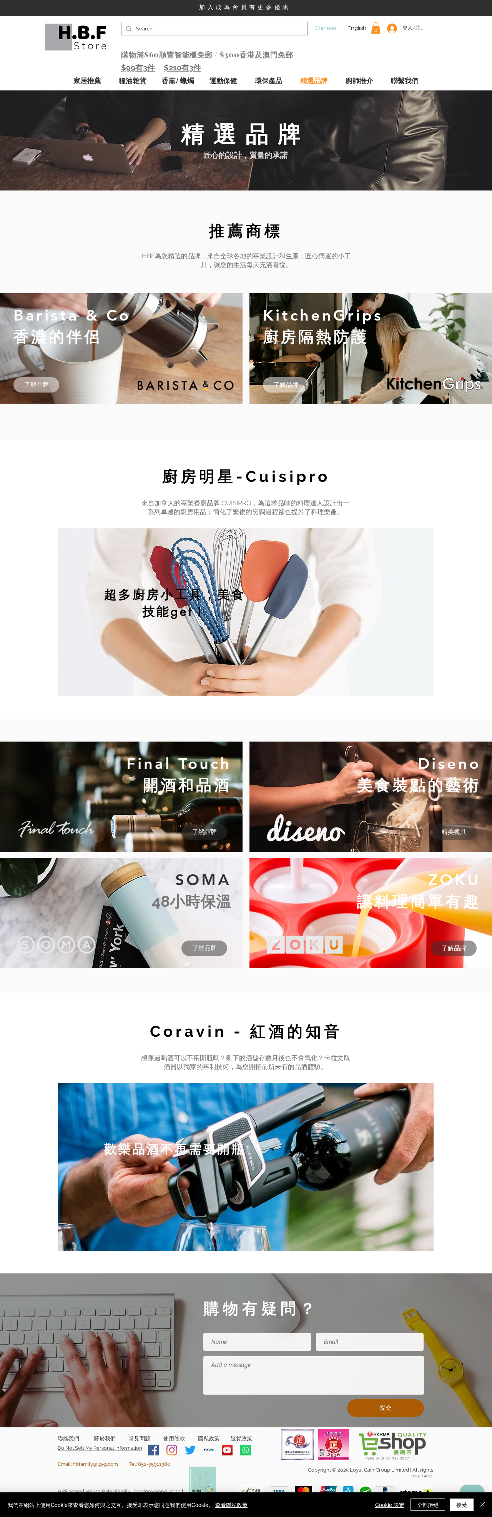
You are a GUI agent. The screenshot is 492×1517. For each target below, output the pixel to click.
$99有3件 (138, 67)
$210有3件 (182, 67)
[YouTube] (227, 1450)
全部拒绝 (428, 1505)
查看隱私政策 (231, 1505)
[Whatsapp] (245, 1450)
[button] (376, 28)
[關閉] (482, 1505)
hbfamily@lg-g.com (95, 1464)
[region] (246, 612)
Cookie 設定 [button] (389, 1505)
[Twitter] (190, 1450)
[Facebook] (153, 1450)
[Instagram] (171, 1450)
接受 (461, 1505)
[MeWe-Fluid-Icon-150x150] (208, 1450)
